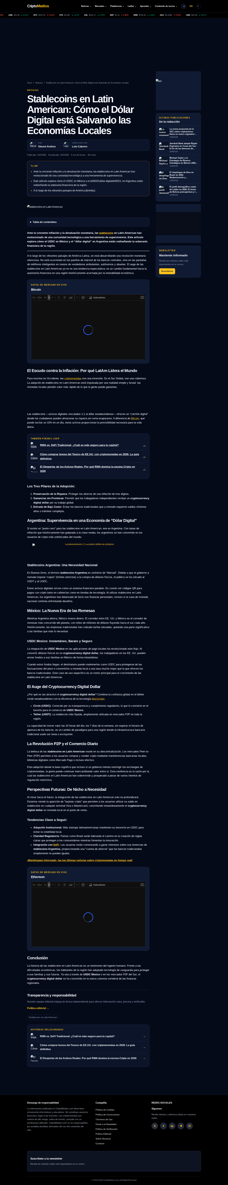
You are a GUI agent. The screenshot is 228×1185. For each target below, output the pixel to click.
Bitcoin (135, 418)
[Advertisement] (114, 41)
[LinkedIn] (172, 1126)
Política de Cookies (105, 1110)
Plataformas (117, 6)
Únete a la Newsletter (106, 1124)
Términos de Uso (104, 1119)
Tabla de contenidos (45, 222)
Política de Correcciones (107, 1114)
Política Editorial (103, 1134)
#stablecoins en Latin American (43, 1017)
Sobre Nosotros (103, 1138)
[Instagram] (189, 1126)
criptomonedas (72, 378)
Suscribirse (167, 271)
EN (191, 6)
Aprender (146, 6)
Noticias (86, 6)
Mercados (101, 6)
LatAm (132, 6)
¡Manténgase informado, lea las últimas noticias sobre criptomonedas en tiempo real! (80, 860)
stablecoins (106, 232)
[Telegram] (181, 1126)
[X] (155, 1126)
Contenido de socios (166, 6)
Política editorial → (38, 1008)
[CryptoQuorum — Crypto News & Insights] (88, 551)
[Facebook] (163, 1126)
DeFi (56, 844)
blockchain (98, 698)
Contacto (100, 1143)
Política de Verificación (107, 1129)
